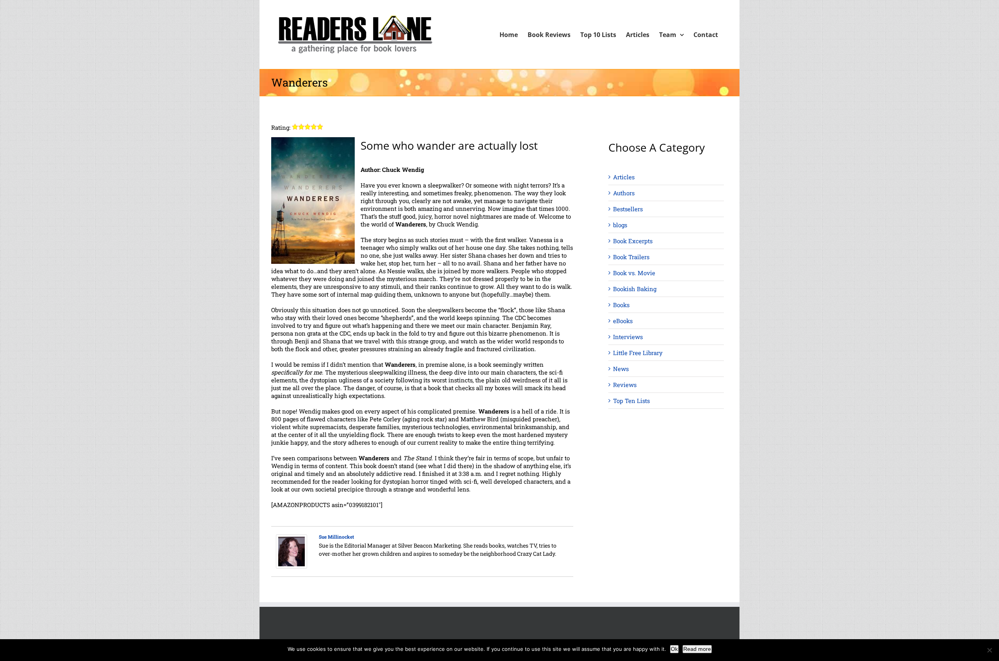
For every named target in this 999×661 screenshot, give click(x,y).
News (621, 369)
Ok (674, 649)
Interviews (628, 337)
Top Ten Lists (631, 401)
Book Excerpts (632, 241)
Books (621, 305)
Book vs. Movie (634, 273)
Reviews (624, 385)
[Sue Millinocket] (291, 538)
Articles (624, 177)
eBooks (623, 321)
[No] (989, 650)
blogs (620, 225)
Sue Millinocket (336, 537)
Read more (697, 649)
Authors (624, 193)
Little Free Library (638, 353)
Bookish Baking (634, 289)
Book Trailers (631, 257)
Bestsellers (628, 209)
